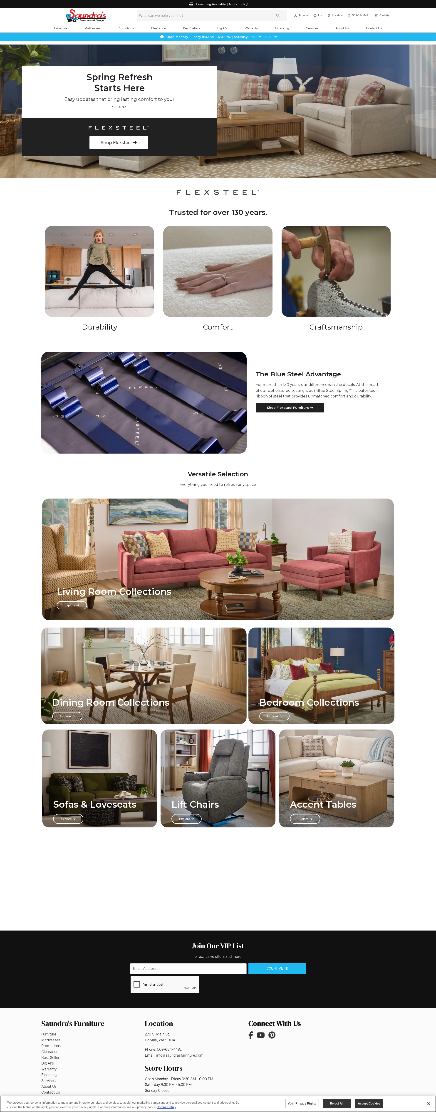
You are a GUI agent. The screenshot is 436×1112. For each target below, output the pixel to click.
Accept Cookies (369, 1103)
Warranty (251, 28)
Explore (70, 605)
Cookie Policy (166, 1107)
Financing (282, 28)
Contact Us (374, 28)
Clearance (158, 28)
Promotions (126, 28)
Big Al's (222, 28)
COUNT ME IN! (277, 968)
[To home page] (86, 15)
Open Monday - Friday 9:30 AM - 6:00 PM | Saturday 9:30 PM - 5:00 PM (221, 37)
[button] (295, 15)
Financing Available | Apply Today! (221, 4)
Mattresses (92, 28)
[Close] (429, 1104)
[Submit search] (278, 16)
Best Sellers (191, 28)
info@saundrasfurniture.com (179, 1055)
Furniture (60, 28)
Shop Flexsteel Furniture (288, 408)
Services (312, 28)
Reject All (337, 1103)
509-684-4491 (169, 1049)
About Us (342, 28)
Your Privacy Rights (302, 1103)
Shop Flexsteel (117, 142)
